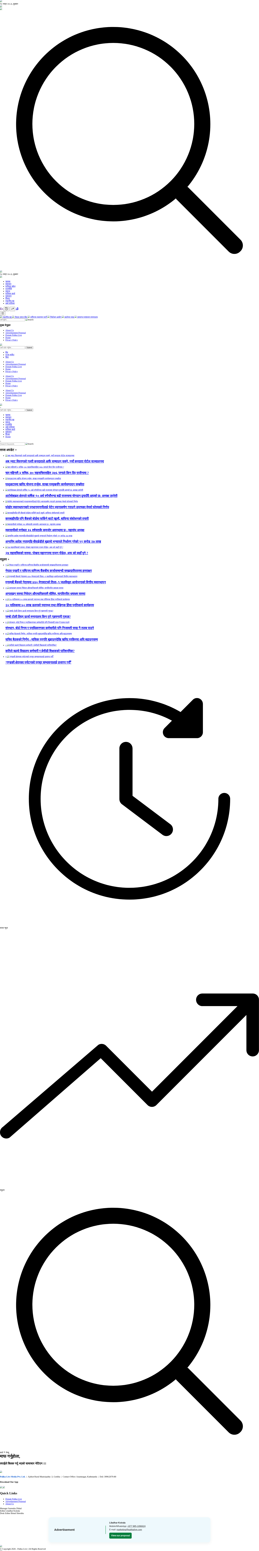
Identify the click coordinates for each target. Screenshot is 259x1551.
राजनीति (8, 289)
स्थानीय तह (9, 301)
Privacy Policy (11, 340)
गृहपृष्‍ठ (7, 415)
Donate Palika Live (13, 335)
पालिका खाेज (10, 286)
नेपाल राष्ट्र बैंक (21, 317)
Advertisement (64, 1529)
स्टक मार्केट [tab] (9, 355)
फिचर (7, 434)
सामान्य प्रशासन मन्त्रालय (87, 317)
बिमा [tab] (7, 357)
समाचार (8, 284)
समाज (7, 291)
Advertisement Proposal (15, 333)
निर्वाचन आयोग (56, 317)
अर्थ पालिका (10, 303)
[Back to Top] (1, 1550)
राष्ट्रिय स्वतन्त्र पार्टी (38, 317)
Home (8, 337)
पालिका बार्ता (10, 293)
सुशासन (8, 296)
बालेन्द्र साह (70, 317)
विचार (7, 298)
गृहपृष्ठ (7, 281)
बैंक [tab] (6, 352)
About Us (9, 330)
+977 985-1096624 (136, 1526)
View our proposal (120, 1535)
